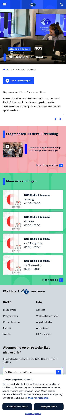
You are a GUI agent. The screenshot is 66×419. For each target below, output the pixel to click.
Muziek (7, 328)
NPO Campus (43, 334)
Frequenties (9, 310)
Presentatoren (11, 322)
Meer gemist (50, 280)
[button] (5, 4)
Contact (40, 310)
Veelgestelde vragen (47, 316)
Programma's (10, 316)
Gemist (7, 334)
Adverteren (42, 328)
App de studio (44, 322)
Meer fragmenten (47, 165)
